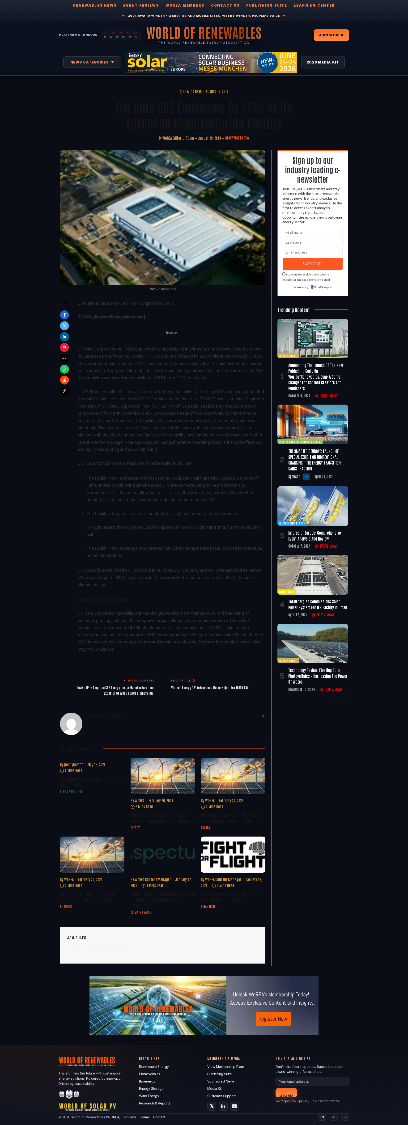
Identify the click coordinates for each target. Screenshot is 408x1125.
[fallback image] (204, 1005)
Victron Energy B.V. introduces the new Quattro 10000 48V (210, 687)
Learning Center (314, 5)
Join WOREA (331, 35)
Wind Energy (149, 1096)
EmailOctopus (323, 287)
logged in (94, 947)
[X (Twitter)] (211, 1106)
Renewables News (95, 5)
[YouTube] (234, 1106)
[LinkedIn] (64, 336)
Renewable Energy (237, 138)
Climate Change (141, 912)
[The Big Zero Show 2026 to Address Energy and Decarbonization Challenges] (163, 776)
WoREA (139, 800)
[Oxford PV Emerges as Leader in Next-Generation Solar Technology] (233, 855)
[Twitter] (64, 325)
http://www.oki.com (96, 649)
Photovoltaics (149, 1074)
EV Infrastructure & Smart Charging (300, 441)
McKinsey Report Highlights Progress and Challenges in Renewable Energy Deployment (163, 899)
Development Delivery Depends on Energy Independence (91, 781)
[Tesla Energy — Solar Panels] (121, 35)
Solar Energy (286, 592)
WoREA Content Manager (153, 879)
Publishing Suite (266, 5)
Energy (135, 827)
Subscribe (286, 1095)
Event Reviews (141, 5)
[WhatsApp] (64, 369)
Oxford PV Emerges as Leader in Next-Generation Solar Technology (230, 896)
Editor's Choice (288, 355)
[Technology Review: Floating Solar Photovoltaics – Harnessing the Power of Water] (312, 643)
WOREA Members (185, 5)
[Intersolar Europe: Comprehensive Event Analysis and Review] (312, 506)
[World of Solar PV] (87, 1108)
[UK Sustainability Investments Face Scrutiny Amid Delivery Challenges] (92, 855)
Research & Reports (154, 1103)
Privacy (130, 1117)
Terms (144, 1117)
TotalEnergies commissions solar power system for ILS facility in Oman (317, 604)
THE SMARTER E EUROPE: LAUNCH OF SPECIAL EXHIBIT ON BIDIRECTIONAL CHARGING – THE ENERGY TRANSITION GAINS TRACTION (314, 459)
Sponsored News (220, 1081)
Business (66, 906)
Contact (159, 1117)
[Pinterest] (64, 347)
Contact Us (225, 5)
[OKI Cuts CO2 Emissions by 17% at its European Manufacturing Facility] (162, 217)
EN (322, 1117)
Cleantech (208, 906)
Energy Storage (151, 1089)
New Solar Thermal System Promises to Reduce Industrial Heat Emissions (231, 817)
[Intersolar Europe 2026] (211, 62)
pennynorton (73, 764)
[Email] (64, 358)
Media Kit (214, 1089)
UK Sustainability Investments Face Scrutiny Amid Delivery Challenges (87, 896)
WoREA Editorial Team (178, 137)
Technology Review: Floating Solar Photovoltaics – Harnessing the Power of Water (318, 675)
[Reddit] (64, 380)
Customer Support (221, 1096)
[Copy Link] (64, 390)
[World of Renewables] (69, 1095)
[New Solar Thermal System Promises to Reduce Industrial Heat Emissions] (233, 776)
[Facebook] (64, 314)
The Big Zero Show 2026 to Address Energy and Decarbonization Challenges (161, 817)
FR (346, 1117)
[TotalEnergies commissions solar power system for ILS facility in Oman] (312, 575)
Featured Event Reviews (292, 523)
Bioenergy (147, 1081)
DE (334, 1117)
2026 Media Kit (323, 62)
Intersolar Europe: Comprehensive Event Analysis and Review (314, 535)
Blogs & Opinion (71, 791)
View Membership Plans (226, 1067)
